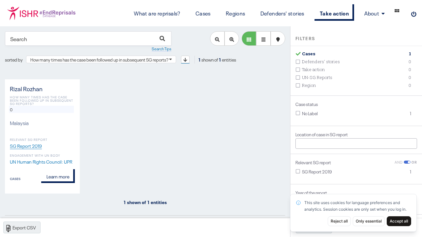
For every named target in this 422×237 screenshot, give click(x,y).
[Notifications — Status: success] (397, 10)
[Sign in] (414, 13)
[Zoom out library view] (217, 38)
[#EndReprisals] (41, 13)
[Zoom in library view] (232, 38)
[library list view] (249, 38)
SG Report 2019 (26, 145)
